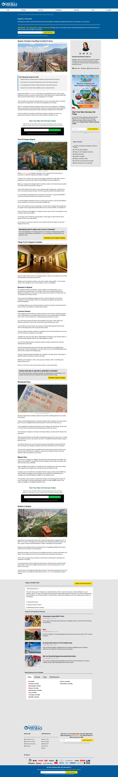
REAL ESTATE (40, 10)
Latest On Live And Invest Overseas (83, 161)
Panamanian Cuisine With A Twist (53, 616)
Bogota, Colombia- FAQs (81, 158)
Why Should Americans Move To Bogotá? (35, 607)
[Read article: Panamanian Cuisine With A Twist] (33, 621)
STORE (92, 10)
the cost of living (25, 173)
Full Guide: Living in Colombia (57, 377)
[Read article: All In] (33, 634)
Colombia (44, 14)
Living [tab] (44, 677)
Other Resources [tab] (54, 677)
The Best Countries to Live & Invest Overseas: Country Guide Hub (31, 14)
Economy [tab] (37, 677)
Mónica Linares (46, 618)
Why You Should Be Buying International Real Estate (59, 656)
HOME (8, 10)
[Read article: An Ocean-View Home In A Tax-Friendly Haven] (33, 647)
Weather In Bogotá (79, 156)
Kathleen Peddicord (47, 631)
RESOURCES (76, 10)
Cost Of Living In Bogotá (81, 149)
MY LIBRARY (108, 10)
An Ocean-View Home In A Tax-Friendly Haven (57, 643)
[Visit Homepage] (9, 4)
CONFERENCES (59, 10)
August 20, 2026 (55, 658)
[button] (98, 141)
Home (19, 14)
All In (44, 629)
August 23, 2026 (55, 631)
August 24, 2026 (53, 618)
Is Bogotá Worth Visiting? (32, 601)
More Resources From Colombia (83, 163)
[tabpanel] (59, 689)
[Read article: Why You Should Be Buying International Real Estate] (33, 661)
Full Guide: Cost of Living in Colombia (54, 238)
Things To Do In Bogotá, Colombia (83, 152)
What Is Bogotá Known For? (33, 588)
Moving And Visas (79, 154)
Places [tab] (30, 677)
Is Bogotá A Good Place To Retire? (34, 604)
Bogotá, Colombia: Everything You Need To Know (86, 146)
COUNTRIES (23, 10)
